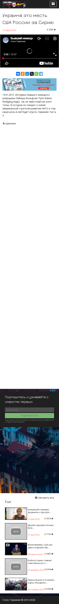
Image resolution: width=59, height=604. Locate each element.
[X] (32, 74)
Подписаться (29, 415)
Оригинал (10, 123)
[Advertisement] (29, 261)
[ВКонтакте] (18, 74)
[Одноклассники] (23, 74)
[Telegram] (41, 74)
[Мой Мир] (27, 74)
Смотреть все (45, 497)
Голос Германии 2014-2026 (18, 599)
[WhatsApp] (36, 74)
